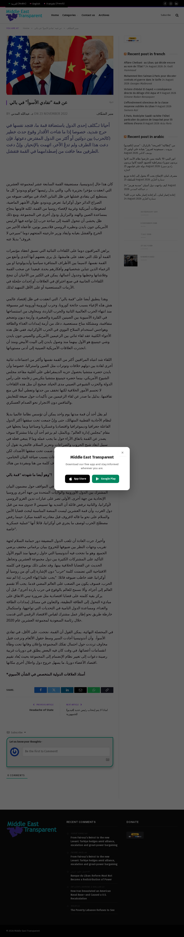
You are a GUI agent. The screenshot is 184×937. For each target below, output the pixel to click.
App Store (80, 478)
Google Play (108, 478)
